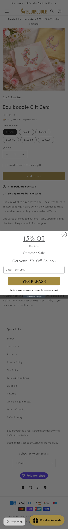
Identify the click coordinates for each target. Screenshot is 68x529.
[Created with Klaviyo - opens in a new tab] (34, 296)
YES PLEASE (34, 281)
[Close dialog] (64, 234)
